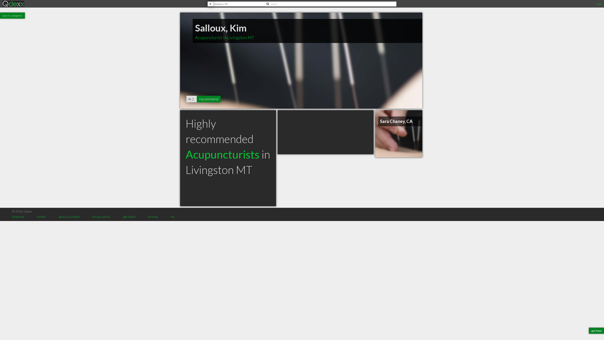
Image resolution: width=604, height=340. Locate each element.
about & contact (69, 216)
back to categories (12, 15)
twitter (41, 216)
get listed (129, 216)
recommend (208, 99)
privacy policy (101, 216)
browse (153, 216)
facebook (18, 216)
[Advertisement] (326, 132)
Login (598, 3)
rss (172, 216)
